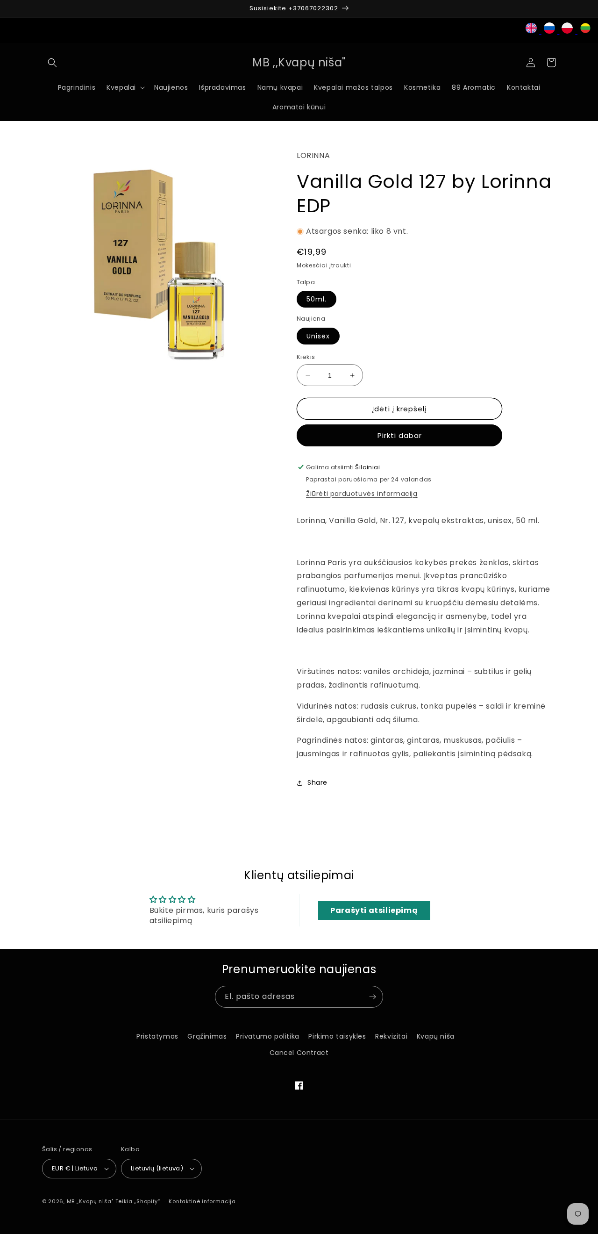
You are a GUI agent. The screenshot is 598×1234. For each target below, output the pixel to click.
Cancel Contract (299, 1052)
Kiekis (306, 356)
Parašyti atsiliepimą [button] (374, 910)
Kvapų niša (436, 1036)
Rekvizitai (391, 1036)
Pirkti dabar (399, 435)
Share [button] (317, 782)
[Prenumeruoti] (372, 997)
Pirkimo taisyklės (337, 1036)
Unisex (318, 336)
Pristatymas (157, 1036)
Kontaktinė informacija (202, 1201)
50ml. (316, 299)
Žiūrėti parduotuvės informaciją (362, 493)
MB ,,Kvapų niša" (90, 1201)
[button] (52, 62)
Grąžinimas (207, 1036)
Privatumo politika (267, 1036)
